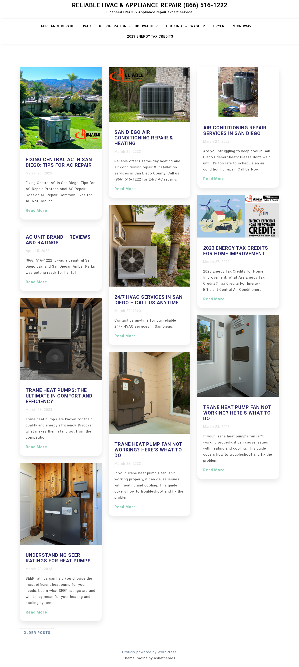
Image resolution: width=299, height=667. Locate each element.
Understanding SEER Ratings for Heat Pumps (58, 558)
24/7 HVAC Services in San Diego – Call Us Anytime (148, 299)
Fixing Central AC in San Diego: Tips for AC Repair (59, 162)
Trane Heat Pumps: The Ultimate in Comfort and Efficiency (59, 395)
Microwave (243, 26)
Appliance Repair (57, 26)
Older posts (37, 633)
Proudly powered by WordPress (149, 652)
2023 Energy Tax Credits (150, 36)
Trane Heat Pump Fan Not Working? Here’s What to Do (148, 449)
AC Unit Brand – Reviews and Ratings (58, 239)
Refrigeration (113, 26)
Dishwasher (146, 26)
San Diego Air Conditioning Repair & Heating (143, 137)
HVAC (86, 26)
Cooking (174, 26)
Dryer (218, 26)
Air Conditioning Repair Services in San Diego (235, 130)
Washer (197, 26)
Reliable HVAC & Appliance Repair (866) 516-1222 (149, 5)
